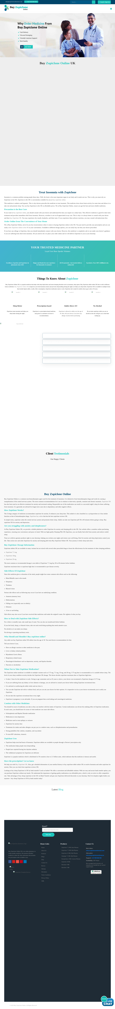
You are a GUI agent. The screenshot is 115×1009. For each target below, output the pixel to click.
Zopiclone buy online (36, 516)
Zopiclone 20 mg (11, 559)
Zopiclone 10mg (11, 556)
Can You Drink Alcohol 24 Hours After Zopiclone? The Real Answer (57, 806)
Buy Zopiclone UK (21, 764)
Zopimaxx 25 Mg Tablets (71, 104)
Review (16, 120)
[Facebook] (9, 861)
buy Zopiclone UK (15, 218)
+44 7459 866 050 (32, 1)
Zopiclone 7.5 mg (11, 552)
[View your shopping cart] (110, 8)
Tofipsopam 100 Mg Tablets (44, 104)
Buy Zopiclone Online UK (21, 286)
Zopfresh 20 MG (99, 104)
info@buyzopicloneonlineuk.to (95, 855)
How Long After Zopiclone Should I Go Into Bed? (18, 805)
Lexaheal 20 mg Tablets (99, 160)
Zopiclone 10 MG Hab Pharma (43, 161)
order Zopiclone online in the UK (18, 227)
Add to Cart (15, 123)
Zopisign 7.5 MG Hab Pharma (71, 161)
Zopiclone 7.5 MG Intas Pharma (15, 105)
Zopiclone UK (106, 501)
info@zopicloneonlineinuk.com (13, 1)
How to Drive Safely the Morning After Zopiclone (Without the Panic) (90, 809)
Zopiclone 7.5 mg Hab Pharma (15, 161)
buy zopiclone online (59, 200)
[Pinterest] (21, 861)
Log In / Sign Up (105, 2)
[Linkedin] (25, 861)
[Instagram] (17, 861)
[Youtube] (13, 861)
